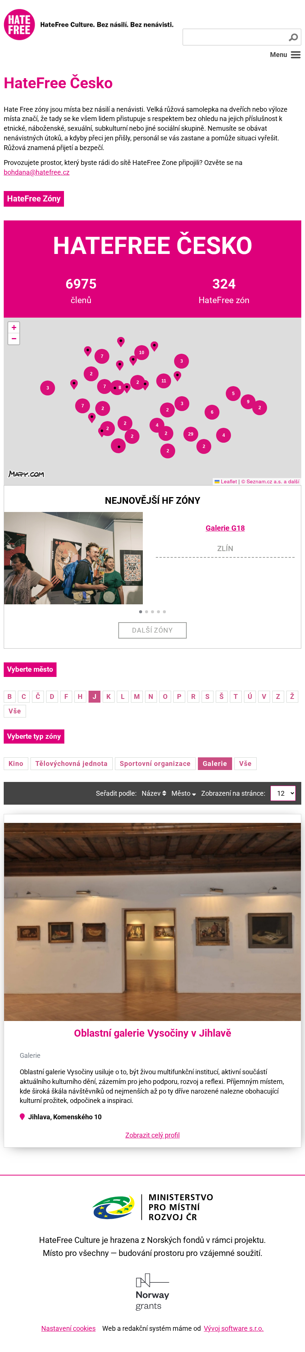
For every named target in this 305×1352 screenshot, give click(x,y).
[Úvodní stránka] (88, 24)
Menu (278, 54)
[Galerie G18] (79, 558)
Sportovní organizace (155, 763)
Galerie (215, 763)
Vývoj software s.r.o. (234, 1328)
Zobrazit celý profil (152, 1135)
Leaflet (228, 481)
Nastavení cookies (68, 1328)
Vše (15, 711)
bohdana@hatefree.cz (37, 172)
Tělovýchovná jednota (71, 763)
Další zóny (152, 630)
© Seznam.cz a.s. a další (270, 481)
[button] (47, 388)
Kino (16, 763)
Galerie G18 (225, 528)
